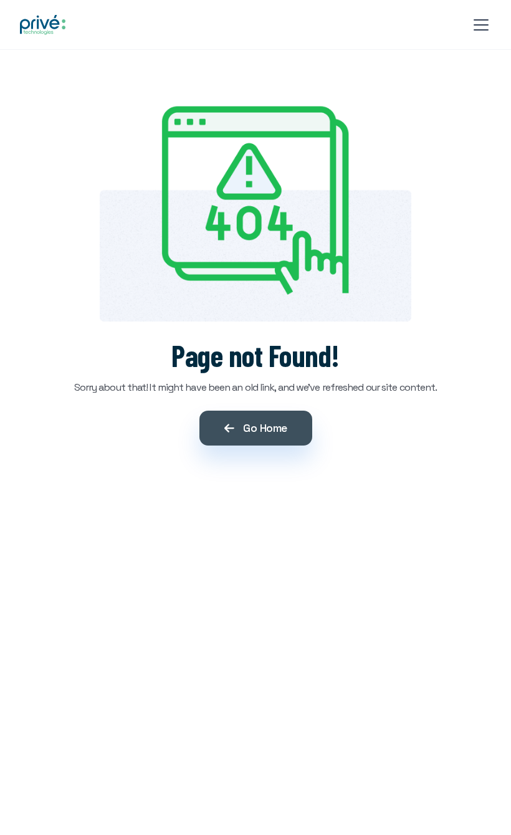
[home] (42, 25)
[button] (478, 25)
